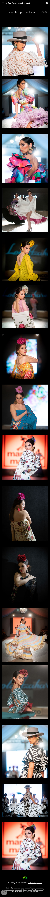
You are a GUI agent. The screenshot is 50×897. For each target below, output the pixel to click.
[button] (3, 3)
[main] (25, 12)
